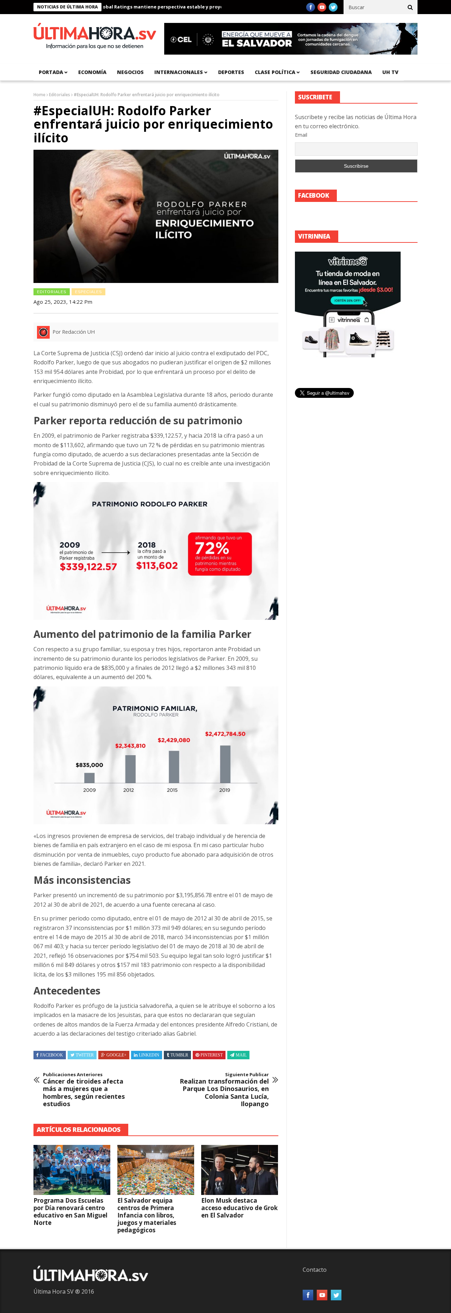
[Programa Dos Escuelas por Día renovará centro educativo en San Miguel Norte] (71, 1170)
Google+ (116, 1055)
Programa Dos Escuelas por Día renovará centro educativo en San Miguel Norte (70, 1211)
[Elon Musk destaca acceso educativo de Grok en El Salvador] (239, 1170)
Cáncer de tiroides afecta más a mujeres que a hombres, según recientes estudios (84, 1090)
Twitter (85, 1055)
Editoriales (59, 95)
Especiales (88, 292)
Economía (92, 72)
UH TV (390, 72)
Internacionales (178, 72)
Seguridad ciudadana (341, 72)
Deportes (231, 72)
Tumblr (179, 1055)
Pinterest (211, 1055)
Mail (241, 1055)
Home (39, 95)
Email (301, 134)
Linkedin (149, 1055)
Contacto (315, 1270)
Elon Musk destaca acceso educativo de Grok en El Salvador (239, 1207)
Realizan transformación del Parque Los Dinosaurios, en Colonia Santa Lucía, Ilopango (224, 1090)
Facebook (51, 1055)
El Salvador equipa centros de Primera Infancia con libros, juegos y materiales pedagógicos (146, 1215)
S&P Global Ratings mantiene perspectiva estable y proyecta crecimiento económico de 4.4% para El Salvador (188, 7)
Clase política (275, 72)
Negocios (130, 72)
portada (51, 72)
